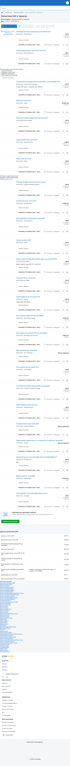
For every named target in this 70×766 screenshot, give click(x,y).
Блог (3, 712)
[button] (67, 3)
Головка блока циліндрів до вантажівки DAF (12, 570)
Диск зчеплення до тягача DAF (26, 350)
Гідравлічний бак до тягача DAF (27, 140)
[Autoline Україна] (11, 3)
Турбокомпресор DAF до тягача (27, 405)
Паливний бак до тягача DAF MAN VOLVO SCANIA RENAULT (36, 457)
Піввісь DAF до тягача (23, 158)
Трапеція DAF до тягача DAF (25, 278)
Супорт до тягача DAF (23, 240)
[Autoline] (2, 12)
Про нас (4, 664)
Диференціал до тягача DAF (25, 476)
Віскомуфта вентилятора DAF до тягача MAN (31, 333)
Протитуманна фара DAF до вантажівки (29, 315)
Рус (7, 677)
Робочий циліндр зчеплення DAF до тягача (30, 182)
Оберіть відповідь (8, 77)
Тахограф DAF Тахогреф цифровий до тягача (31, 493)
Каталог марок (6, 715)
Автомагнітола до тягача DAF (26, 201)
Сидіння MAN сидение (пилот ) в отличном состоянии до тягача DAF (39, 440)
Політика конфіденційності (10, 703)
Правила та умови (7, 700)
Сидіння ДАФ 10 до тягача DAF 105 (28, 297)
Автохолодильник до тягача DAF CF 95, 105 (31, 50)
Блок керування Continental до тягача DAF (30, 218)
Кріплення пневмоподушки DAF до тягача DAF (32, 118)
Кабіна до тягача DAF (23, 100)
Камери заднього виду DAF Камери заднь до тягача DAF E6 (36, 259)
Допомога (5, 667)
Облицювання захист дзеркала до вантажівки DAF (33, 31)
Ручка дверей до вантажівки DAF (27, 367)
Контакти (4, 670)
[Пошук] (67, 8)
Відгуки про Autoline (7, 709)
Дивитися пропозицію (10, 521)
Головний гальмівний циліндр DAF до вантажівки (33, 386)
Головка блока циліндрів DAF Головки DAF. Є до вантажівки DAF (38, 81)
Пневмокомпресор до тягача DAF (27, 424)
